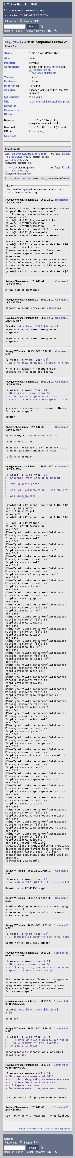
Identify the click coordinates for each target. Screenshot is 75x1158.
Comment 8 (61, 870)
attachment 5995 (30, 1009)
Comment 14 (61, 1065)
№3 (45, 359)
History (61, 127)
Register (9, 30)
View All (65, 178)
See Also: (10, 135)
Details (66, 153)
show (40, 131)
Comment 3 (61, 318)
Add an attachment (16, 178)
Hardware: (10, 81)
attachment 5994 (30, 326)
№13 (46, 1073)
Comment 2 (61, 299)
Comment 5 (61, 381)
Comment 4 (61, 351)
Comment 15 (61, 1107)
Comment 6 (61, 427)
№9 (45, 933)
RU (55, 30)
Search (28, 21)
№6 (45, 474)
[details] (51, 326)
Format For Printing (27, 1128)
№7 (45, 879)
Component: (11, 66)
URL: (7, 101)
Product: (9, 62)
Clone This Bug (51, 1128)
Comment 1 (61, 281)
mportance (11, 85)
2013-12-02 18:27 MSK (16, 170)
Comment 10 (61, 925)
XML (40, 1128)
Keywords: (10, 105)
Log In (19, 30)
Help (36, 21)
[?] (41, 26)
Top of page (65, 1128)
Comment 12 (61, 1001)
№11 (46, 1036)
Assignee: (10, 89)
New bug (12, 21)
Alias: (7, 58)
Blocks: (8, 114)
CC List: (9, 131)
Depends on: (12, 110)
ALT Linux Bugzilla (15, 4)
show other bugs (54, 66)
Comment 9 (61, 898)
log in (24, 189)
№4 (45, 390)
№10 (46, 961)
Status (8, 53)
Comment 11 (61, 952)
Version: (9, 77)
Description (61, 199)
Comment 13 (61, 1028)
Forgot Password (35, 30)
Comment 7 (61, 466)
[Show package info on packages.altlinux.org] (50, 72)
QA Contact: (11, 96)
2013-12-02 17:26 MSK (16, 160)
